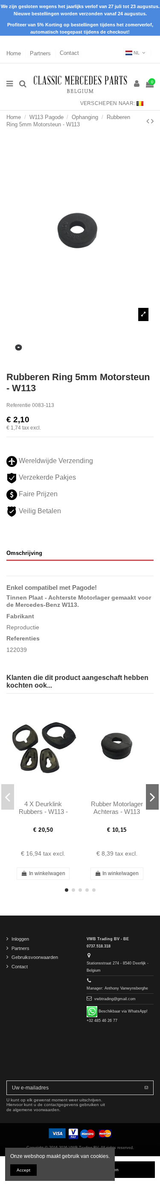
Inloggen (20, 938)
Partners (41, 53)
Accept (23, 1170)
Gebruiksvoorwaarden (35, 957)
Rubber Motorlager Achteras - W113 (117, 807)
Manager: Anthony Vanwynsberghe (117, 988)
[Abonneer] (146, 1088)
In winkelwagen (47, 873)
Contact (69, 53)
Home (14, 53)
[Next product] (152, 121)
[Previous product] (148, 121)
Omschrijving (24, 553)
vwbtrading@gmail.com (115, 999)
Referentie (18, 405)
